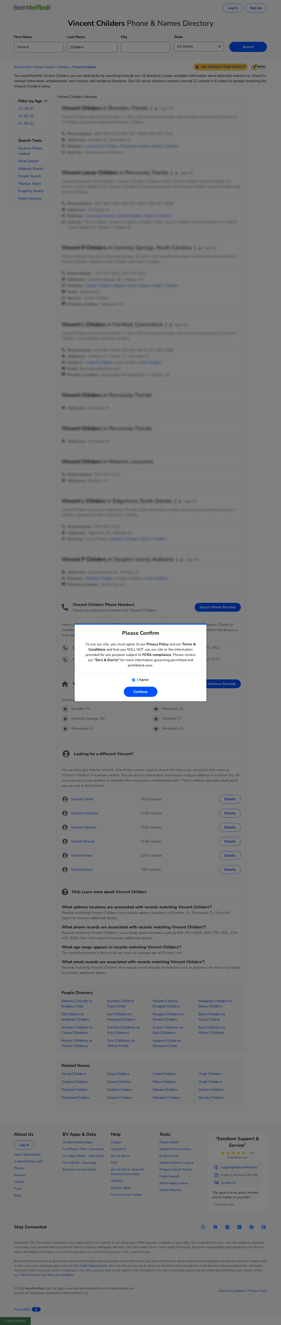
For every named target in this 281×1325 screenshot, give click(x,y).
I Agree (142, 679)
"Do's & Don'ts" (106, 660)
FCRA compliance (156, 654)
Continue (140, 691)
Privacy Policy (157, 644)
